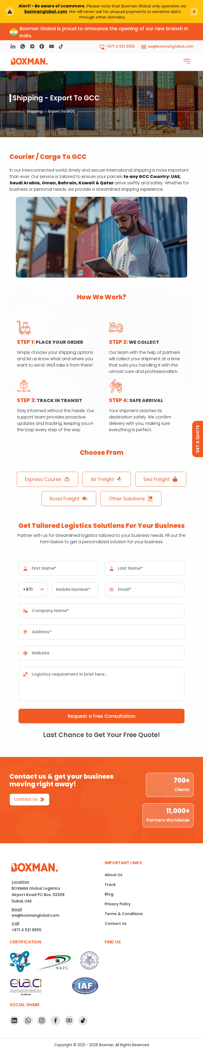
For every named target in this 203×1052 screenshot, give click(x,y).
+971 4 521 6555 (26, 930)
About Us (113, 874)
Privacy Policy (118, 904)
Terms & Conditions (124, 913)
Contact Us (26, 799)
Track (110, 884)
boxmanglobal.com (45, 11)
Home (15, 111)
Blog (109, 894)
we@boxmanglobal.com (35, 915)
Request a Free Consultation (101, 716)
